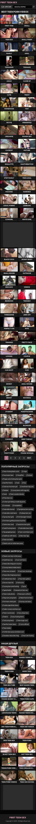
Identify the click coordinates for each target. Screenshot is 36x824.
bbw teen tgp (24, 536)
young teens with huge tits (21, 490)
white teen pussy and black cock (14, 632)
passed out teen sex (21, 590)
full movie (21, 582)
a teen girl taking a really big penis (14, 502)
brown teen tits (8, 582)
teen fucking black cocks (11, 471)
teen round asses (9, 613)
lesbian (6, 490)
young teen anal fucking (11, 586)
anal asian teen (8, 475)
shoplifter (21, 475)
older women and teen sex (12, 609)
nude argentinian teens (11, 605)
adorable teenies (9, 509)
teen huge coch (23, 620)
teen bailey (7, 628)
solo (18, 483)
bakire (6, 617)
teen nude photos (9, 594)
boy (25, 483)
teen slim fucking (28, 635)
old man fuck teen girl (10, 486)
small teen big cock (28, 486)
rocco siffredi (24, 624)
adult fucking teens (10, 528)
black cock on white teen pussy (13, 543)
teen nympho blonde (17, 494)
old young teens (9, 620)
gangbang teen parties (26, 509)
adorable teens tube (26, 528)
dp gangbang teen (9, 532)
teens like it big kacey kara (12, 575)
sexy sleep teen (23, 613)
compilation (18, 505)
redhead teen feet (10, 579)
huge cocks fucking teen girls (13, 479)
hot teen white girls (10, 601)
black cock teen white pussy (12, 556)
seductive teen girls (24, 524)
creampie (7, 505)
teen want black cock (26, 532)
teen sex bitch (8, 539)
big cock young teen (10, 598)
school (30, 475)
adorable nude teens (10, 513)
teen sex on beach (9, 571)
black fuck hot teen (26, 598)
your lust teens (21, 560)
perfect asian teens (10, 624)
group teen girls (9, 517)
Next (29, 458)
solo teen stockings (25, 571)
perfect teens (8, 483)
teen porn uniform (25, 594)
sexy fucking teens (18, 617)
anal (5, 494)
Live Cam (8, 7)
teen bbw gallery (25, 579)
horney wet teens (25, 601)
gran (24, 586)
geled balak (7, 590)
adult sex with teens (10, 536)
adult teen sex (8, 560)
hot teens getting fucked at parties (14, 521)
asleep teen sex (26, 513)
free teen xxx (8, 498)
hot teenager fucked (24, 517)
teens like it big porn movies (12, 564)
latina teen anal (9, 524)
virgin (25, 471)
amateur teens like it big (11, 635)
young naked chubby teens (12, 567)
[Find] (33, 6)
